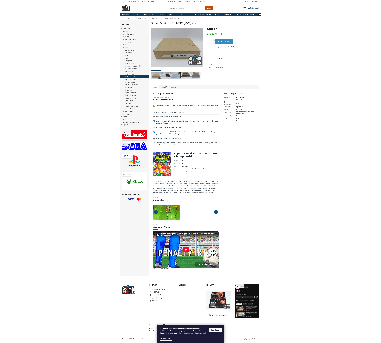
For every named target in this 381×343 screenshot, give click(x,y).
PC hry (125, 119)
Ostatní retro (129, 50)
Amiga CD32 (129, 61)
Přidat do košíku (225, 42)
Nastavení (165, 338)
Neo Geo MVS (130, 77)
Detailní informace (213, 58)
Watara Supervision (132, 106)
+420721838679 (157, 292)
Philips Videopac (131, 93)
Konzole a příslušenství (131, 122)
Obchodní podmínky (174, 1)
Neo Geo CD (129, 74)
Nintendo (128, 42)
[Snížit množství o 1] (214, 43)
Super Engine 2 (130, 98)
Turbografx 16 (130, 101)
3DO (126, 58)
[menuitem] (125, 14)
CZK (246, 1)
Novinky (125, 31)
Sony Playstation (128, 34)
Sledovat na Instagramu (220, 315)
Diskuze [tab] (173, 87)
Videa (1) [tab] (164, 87)
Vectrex (128, 103)
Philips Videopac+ (131, 95)
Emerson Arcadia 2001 (133, 66)
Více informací (200, 333)
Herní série (126, 29)
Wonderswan (129, 109)
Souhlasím (215, 330)
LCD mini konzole (131, 69)
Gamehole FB (157, 295)
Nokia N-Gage (130, 82)
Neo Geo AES (129, 71)
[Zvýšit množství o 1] (214, 40)
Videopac (128, 53)
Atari (126, 47)
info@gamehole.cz (158, 289)
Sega (126, 45)
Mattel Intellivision (131, 85)
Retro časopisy (130, 111)
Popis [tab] (155, 87)
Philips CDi (128, 90)
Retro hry (126, 37)
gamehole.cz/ (157, 298)
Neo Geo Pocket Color (133, 79)
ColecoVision (129, 63)
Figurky (125, 125)
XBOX (125, 117)
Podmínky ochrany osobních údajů (197, 1)
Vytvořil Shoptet (253, 339)
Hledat (209, 8)
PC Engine (128, 87)
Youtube (155, 301)
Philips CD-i (129, 55)
